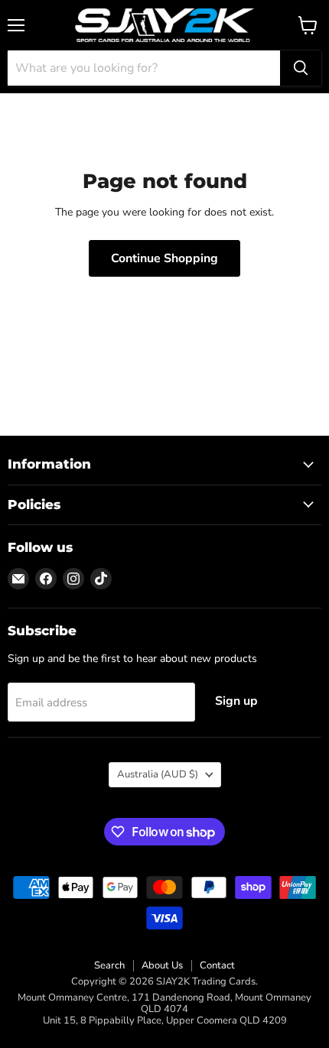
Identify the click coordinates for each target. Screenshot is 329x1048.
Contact (217, 965)
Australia (157, 774)
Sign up (236, 701)
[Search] (300, 68)
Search (109, 965)
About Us (162, 965)
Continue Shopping (164, 258)
